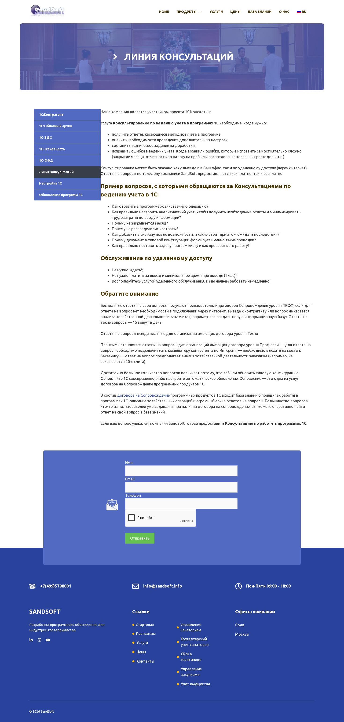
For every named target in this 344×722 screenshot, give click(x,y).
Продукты (187, 12)
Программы (146, 633)
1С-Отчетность (52, 149)
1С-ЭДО (45, 137)
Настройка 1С (50, 183)
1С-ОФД (46, 160)
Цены (235, 12)
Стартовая (145, 625)
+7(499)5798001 (55, 586)
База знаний (259, 12)
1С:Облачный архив (55, 126)
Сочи (239, 625)
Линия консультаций (56, 172)
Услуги (216, 12)
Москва (242, 634)
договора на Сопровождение (143, 395)
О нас (284, 12)
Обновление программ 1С (61, 195)
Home (164, 12)
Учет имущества (195, 684)
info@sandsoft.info (162, 586)
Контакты (145, 661)
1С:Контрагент (51, 114)
